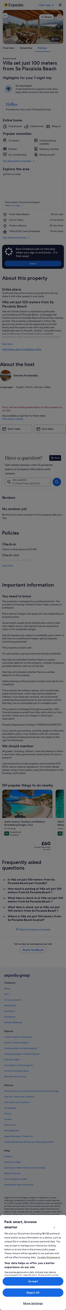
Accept (33, 1281)
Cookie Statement (48, 1257)
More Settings (33, 1303)
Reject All (33, 1292)
